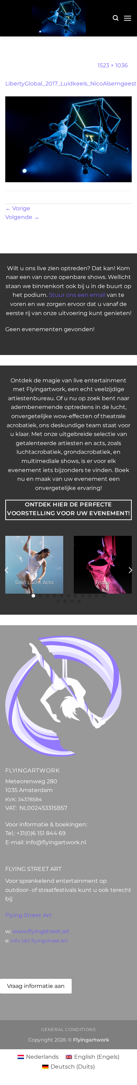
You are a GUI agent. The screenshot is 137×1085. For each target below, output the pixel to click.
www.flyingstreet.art (41, 931)
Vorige (17, 208)
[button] (115, 18)
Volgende (22, 217)
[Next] (130, 570)
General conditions (68, 1029)
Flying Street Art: (28, 915)
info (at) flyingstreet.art (39, 940)
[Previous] (7, 570)
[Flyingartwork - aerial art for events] (59, 18)
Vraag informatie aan (36, 986)
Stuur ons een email (77, 295)
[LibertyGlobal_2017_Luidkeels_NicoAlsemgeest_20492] (68, 139)
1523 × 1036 (113, 65)
